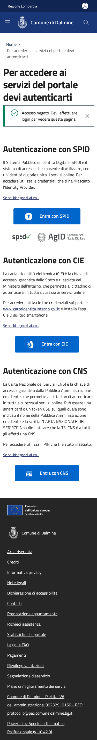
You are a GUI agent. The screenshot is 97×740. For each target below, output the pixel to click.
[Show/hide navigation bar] (7, 22)
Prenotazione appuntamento (32, 614)
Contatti (14, 603)
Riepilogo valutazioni (25, 665)
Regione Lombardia (22, 6)
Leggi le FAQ (18, 645)
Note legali (16, 583)
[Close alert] (87, 116)
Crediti (13, 562)
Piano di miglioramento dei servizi (36, 686)
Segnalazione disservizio (28, 676)
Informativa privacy (24, 572)
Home (11, 44)
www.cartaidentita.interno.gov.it (31, 309)
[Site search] (86, 22)
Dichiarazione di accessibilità (32, 593)
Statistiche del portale (26, 634)
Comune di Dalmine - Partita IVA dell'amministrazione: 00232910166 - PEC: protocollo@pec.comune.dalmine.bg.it (45, 704)
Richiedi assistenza (24, 624)
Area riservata (19, 551)
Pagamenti (16, 655)
